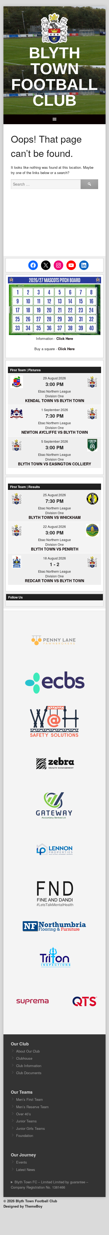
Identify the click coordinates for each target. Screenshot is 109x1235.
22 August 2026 (54, 526)
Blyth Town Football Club (54, 76)
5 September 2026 (54, 441)
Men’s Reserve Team (32, 1106)
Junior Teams (26, 1120)
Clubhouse (24, 1058)
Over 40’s (23, 1113)
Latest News (25, 1169)
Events (21, 1162)
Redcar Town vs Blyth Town (54, 580)
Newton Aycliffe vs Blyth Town (54, 432)
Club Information (28, 1065)
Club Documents (29, 1072)
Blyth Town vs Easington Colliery (54, 463)
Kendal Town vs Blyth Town (54, 400)
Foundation (24, 1135)
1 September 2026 (54, 409)
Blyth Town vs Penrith (54, 549)
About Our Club (28, 1051)
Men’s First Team (29, 1099)
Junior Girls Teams (30, 1128)
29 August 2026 (54, 378)
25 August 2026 (54, 495)
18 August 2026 (54, 558)
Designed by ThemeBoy (22, 1206)
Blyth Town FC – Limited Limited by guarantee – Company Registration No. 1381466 (49, 1184)
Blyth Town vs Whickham (55, 517)
